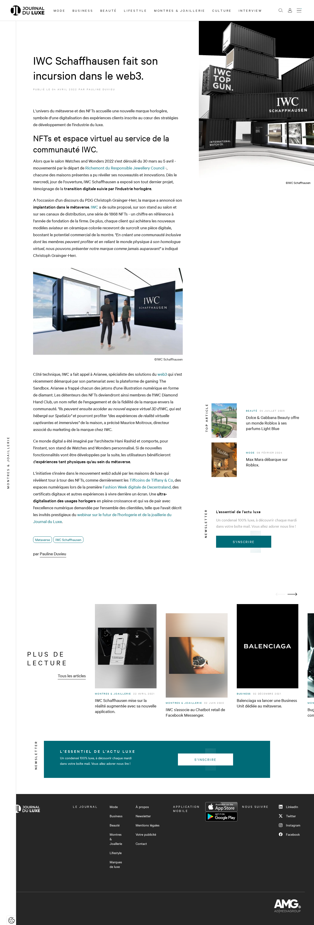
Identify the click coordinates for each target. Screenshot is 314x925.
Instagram (293, 825)
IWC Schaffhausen (68, 539)
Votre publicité (146, 834)
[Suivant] (292, 594)
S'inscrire (244, 541)
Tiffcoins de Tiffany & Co (151, 480)
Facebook (293, 834)
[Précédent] (280, 594)
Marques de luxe (116, 864)
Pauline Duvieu (101, 89)
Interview (250, 10)
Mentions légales (148, 825)
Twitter (291, 816)
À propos (142, 806)
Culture (222, 10)
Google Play (221, 816)
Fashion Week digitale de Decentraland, (137, 486)
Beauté (108, 10)
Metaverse (42, 539)
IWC (94, 206)
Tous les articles (72, 675)
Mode (60, 10)
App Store (221, 807)
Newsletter (143, 816)
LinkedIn (292, 806)
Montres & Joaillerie (179, 10)
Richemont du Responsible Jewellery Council (124, 167)
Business (82, 10)
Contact (141, 843)
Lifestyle (135, 10)
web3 (162, 374)
